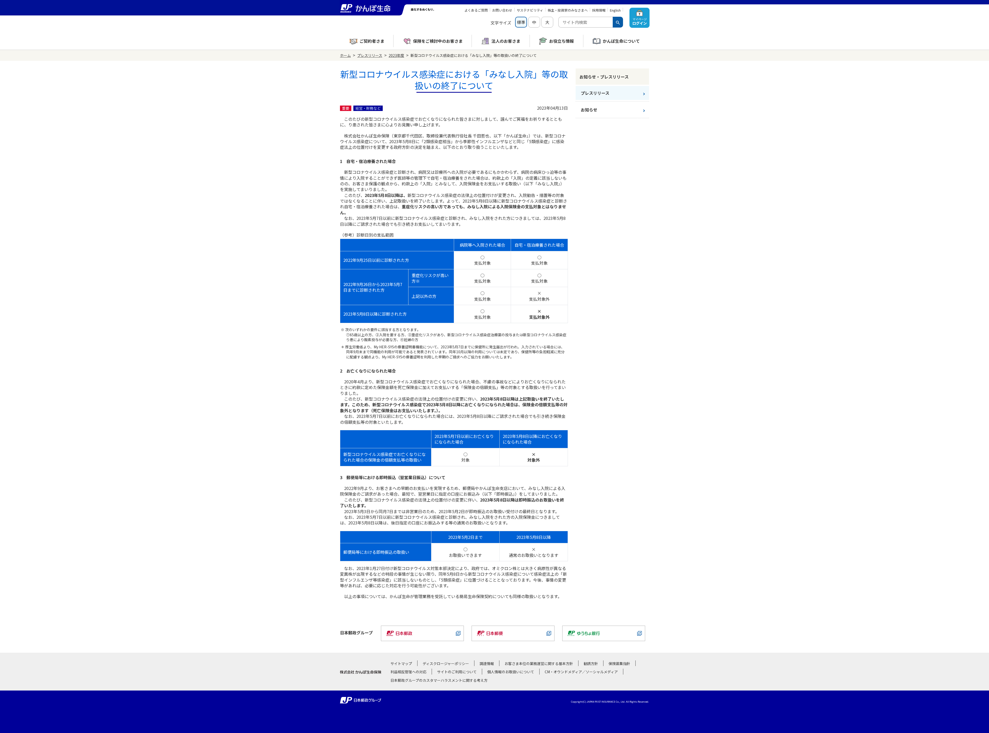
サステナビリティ (530, 10)
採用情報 (599, 10)
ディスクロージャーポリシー (446, 663)
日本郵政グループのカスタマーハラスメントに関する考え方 (439, 680)
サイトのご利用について (457, 671)
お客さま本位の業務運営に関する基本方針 (539, 663)
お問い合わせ (502, 10)
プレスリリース (369, 55)
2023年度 (396, 55)
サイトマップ (401, 663)
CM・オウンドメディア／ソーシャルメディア (581, 671)
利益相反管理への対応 (408, 671)
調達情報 (487, 663)
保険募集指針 (619, 663)
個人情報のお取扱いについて (510, 671)
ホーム (345, 55)
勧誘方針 (591, 663)
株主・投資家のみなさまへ (568, 10)
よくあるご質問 (476, 10)
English (615, 10)
